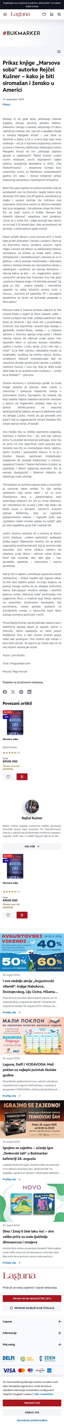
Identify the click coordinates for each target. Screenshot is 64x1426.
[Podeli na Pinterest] (21, 692)
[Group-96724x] (40, 1370)
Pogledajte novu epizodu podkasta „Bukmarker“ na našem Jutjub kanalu (32, 5)
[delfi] (9, 1358)
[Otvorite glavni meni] (5, 14)
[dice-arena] (27, 1358)
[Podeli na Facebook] (5, 692)
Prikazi (6, 104)
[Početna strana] (21, 14)
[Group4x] (30, 1370)
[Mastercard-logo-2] (21, 1370)
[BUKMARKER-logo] (21, 33)
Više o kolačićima (43, 1394)
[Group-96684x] (47, 1358)
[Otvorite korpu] (52, 14)
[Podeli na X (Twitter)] (13, 692)
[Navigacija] (32, 52)
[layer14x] (49, 1370)
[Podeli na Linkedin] (29, 692)
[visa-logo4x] (9, 1370)
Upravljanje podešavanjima (32, 1420)
